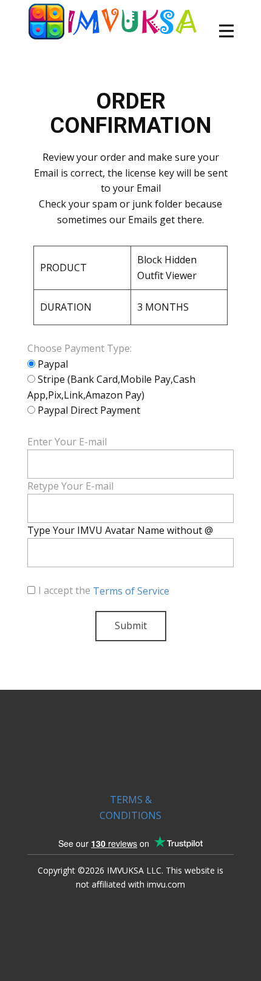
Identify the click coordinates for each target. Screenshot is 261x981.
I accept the (103, 591)
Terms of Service (131, 591)
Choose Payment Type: (79, 348)
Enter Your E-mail (67, 441)
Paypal (51, 364)
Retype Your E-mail (70, 486)
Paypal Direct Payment (87, 410)
